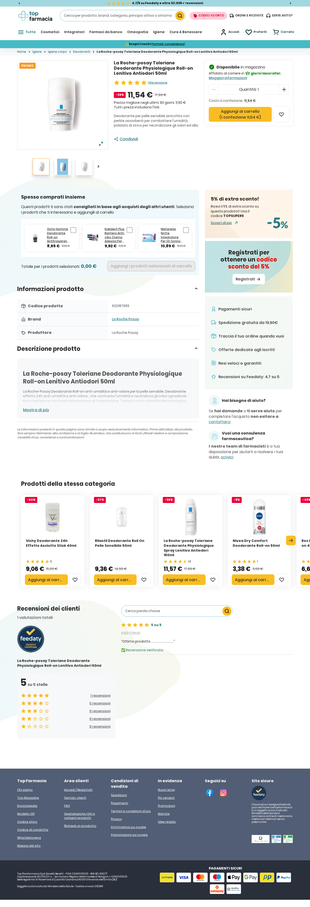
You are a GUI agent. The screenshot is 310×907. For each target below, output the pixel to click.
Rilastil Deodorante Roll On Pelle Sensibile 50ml (119, 543)
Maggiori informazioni (228, 77)
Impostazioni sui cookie (129, 835)
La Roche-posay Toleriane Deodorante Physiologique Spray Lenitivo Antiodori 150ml (189, 547)
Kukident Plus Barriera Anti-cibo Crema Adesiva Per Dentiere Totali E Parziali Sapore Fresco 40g (116, 235)
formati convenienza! (168, 44)
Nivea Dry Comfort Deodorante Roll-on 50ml (256, 543)
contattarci (220, 422)
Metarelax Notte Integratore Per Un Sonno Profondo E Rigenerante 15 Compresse (171, 235)
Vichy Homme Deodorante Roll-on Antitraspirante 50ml (58, 235)
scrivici (227, 457)
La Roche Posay (125, 319)
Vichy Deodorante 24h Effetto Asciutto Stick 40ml (51, 543)
